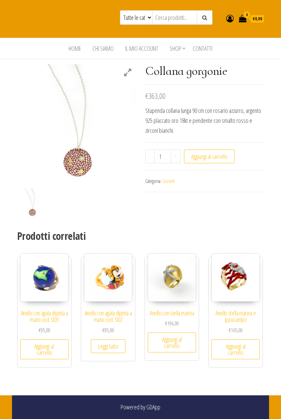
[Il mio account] (230, 18)
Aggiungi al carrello (209, 156)
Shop (175, 48)
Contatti (202, 48)
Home (75, 48)
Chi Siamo (103, 48)
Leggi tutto (108, 346)
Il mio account (141, 48)
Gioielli (168, 181)
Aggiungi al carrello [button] (44, 349)
